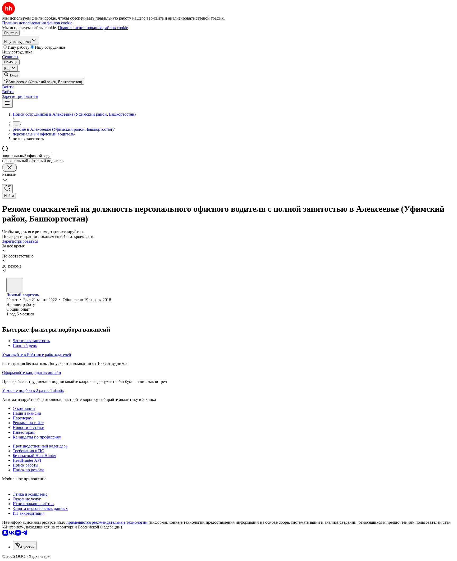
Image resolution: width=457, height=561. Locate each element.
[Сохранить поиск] (7, 188)
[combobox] (26, 156)
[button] (8, 87)
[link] (11, 74)
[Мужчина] (14, 285)
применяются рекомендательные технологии (107, 522)
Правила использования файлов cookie (93, 27)
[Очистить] (9, 167)
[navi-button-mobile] (7, 103)
